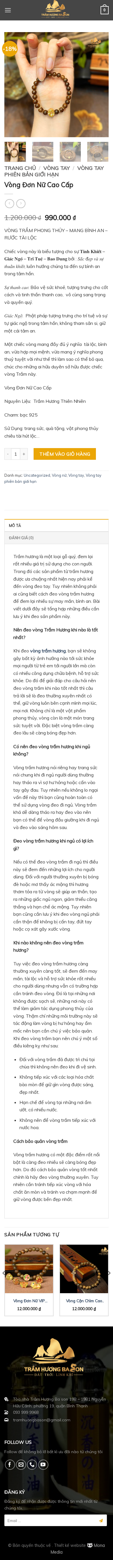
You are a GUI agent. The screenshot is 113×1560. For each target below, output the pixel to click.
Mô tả (15, 525)
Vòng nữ (59, 475)
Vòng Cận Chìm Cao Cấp (84, 1300)
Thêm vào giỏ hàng (64, 454)
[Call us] (32, 1465)
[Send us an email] (21, 1465)
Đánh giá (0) (21, 537)
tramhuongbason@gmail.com (41, 1420)
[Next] (99, 84)
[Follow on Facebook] (10, 1465)
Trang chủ (20, 168)
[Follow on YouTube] (43, 1465)
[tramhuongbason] (56, 10)
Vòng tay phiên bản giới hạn (54, 171)
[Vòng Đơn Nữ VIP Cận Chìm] (29, 1269)
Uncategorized (37, 475)
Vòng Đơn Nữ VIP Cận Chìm (29, 1300)
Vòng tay (56, 168)
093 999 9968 (26, 1412)
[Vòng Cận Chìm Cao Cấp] (84, 1269)
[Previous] (13, 84)
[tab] (56, 525)
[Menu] (7, 10)
